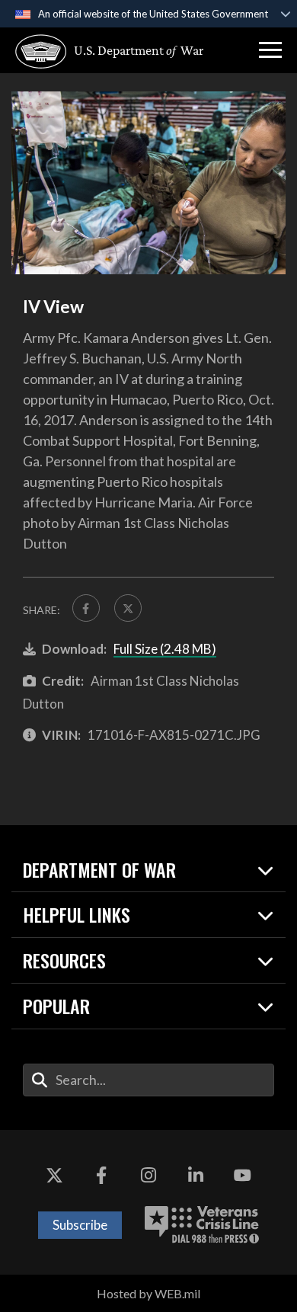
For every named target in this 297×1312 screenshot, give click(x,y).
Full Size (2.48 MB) (164, 649)
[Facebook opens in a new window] (101, 1176)
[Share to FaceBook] (86, 608)
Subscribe (80, 1225)
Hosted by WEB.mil (148, 1293)
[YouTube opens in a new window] (242, 1176)
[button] (270, 50)
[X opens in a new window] (55, 1176)
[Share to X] (128, 608)
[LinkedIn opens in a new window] (196, 1176)
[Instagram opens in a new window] (148, 1176)
